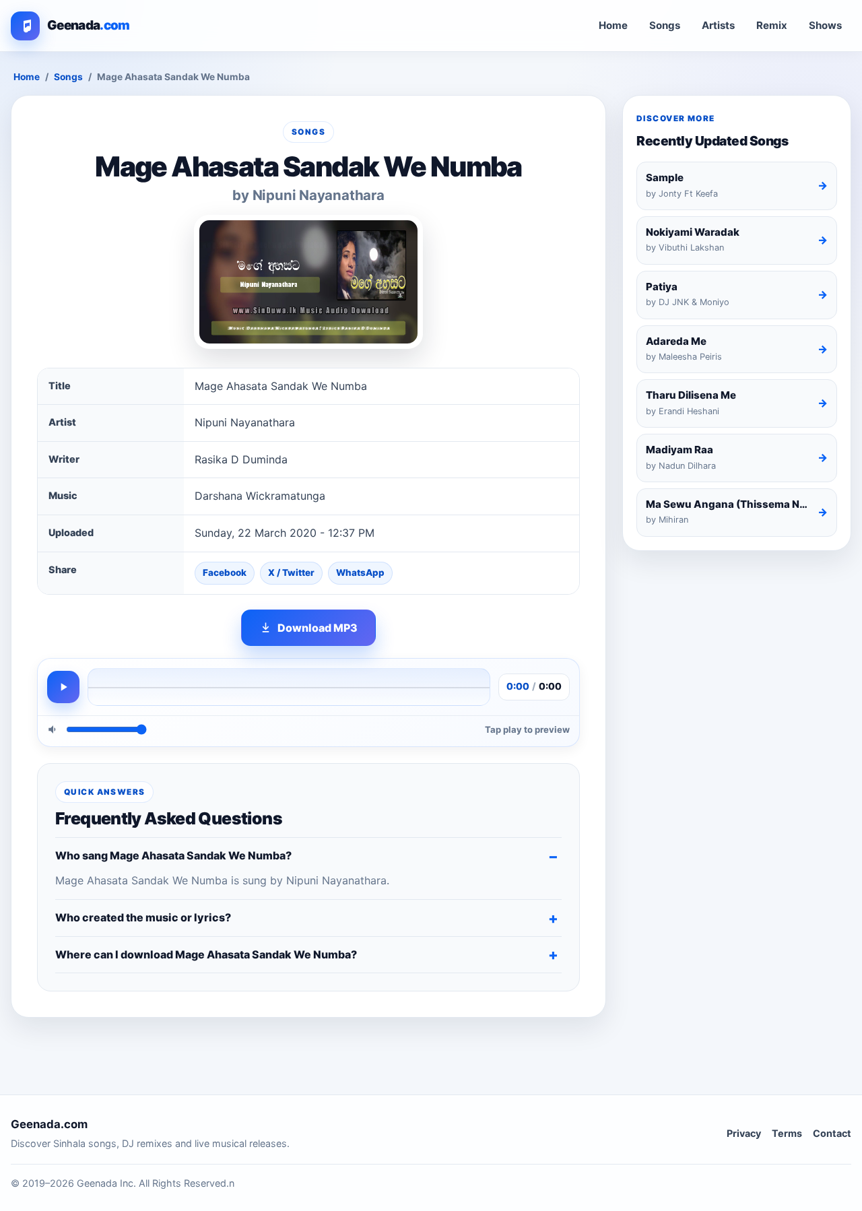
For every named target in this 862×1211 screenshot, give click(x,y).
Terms (787, 1133)
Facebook (224, 572)
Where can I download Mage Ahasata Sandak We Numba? (206, 954)
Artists (718, 25)
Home (613, 25)
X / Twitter (291, 572)
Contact (832, 1133)
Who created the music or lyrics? (143, 917)
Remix (771, 25)
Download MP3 (317, 627)
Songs (664, 25)
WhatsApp (360, 572)
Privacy (744, 1133)
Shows (825, 25)
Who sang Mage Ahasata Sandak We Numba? (173, 855)
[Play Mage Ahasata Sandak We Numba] (63, 687)
